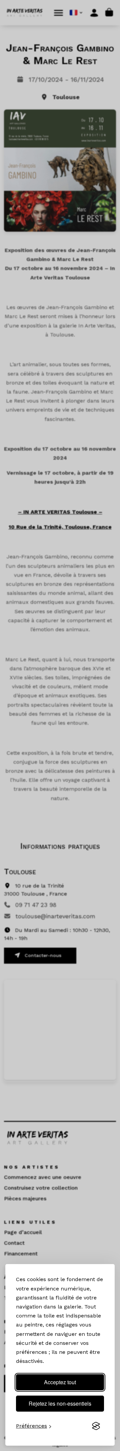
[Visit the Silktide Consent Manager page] (96, 1426)
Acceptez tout (60, 1382)
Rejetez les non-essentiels (60, 1403)
